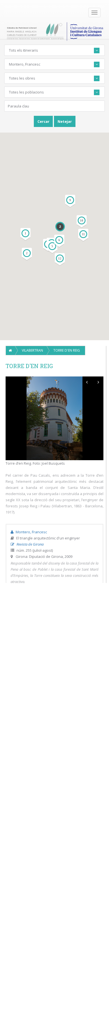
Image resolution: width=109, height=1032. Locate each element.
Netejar (65, 121)
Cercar (43, 121)
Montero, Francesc (31, 531)
